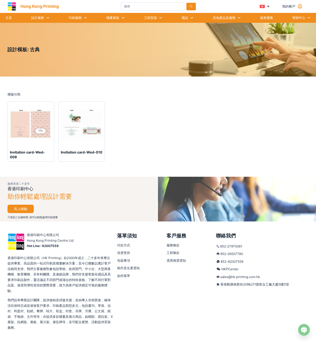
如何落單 (123, 276)
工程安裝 (150, 18)
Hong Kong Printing (39, 6)
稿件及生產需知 (128, 268)
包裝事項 (123, 260)
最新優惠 (266, 18)
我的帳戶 (289, 6)
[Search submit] (191, 6)
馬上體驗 (20, 209)
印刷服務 (75, 18)
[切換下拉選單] (47, 17)
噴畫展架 (112, 18)
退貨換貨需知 (176, 260)
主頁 (8, 18)
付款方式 (123, 245)
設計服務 (37, 18)
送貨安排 (123, 253)
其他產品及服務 (224, 18)
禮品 (185, 18)
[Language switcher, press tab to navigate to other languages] (265, 6)
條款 (173, 245)
